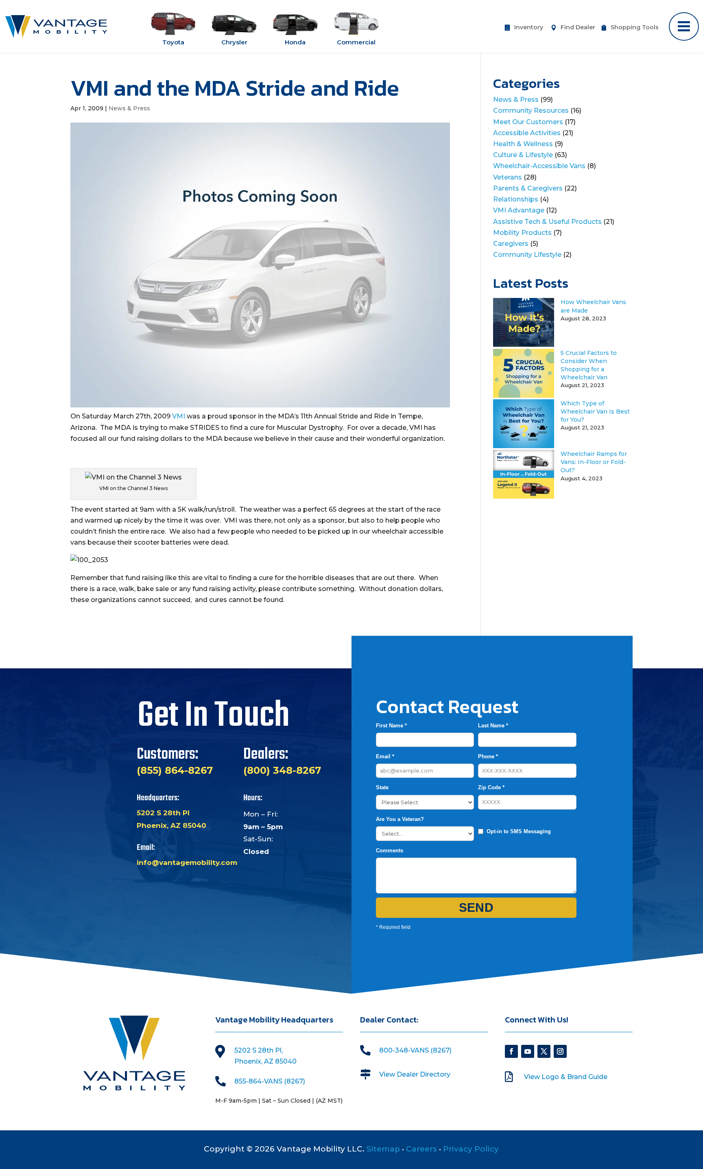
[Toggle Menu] (684, 26)
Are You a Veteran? (400, 819)
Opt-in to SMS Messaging (519, 831)
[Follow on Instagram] (560, 1051)
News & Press (129, 108)
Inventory (528, 27)
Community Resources (531, 110)
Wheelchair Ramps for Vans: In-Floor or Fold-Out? (594, 462)
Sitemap (383, 1149)
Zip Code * (491, 787)
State (382, 787)
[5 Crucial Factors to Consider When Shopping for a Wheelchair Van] (523, 395)
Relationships (515, 199)
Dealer (578, 27)
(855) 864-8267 (175, 770)
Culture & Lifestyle (523, 155)
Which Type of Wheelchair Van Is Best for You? (595, 411)
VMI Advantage (518, 210)
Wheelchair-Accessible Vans (539, 166)
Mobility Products (522, 232)
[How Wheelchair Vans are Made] (523, 344)
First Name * (391, 725)
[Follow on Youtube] (527, 1051)
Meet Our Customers (528, 122)
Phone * (488, 756)
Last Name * (493, 725)
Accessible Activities (527, 133)
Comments (389, 850)
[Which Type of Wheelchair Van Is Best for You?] (523, 446)
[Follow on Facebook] (511, 1051)
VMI (178, 416)
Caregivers (510, 243)
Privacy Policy (471, 1149)
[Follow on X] (543, 1051)
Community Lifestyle (527, 254)
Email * (385, 756)
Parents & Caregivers (528, 188)
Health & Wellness (523, 144)
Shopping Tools (635, 27)
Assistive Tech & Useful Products (547, 221)
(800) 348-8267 (282, 770)
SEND (476, 907)
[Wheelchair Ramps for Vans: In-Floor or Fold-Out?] (523, 496)
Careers (421, 1149)
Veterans (507, 177)
